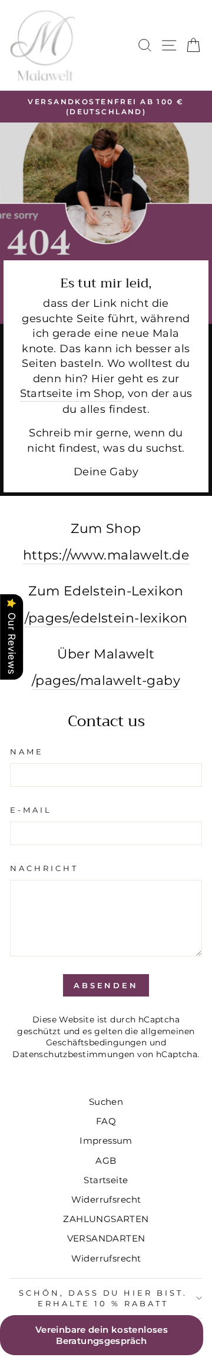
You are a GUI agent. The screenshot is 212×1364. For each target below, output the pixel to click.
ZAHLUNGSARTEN (105, 1218)
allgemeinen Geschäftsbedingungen (120, 1037)
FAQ (106, 1121)
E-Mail (31, 810)
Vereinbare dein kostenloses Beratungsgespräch (101, 1335)
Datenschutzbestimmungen (73, 1054)
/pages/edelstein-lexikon (106, 617)
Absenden (106, 985)
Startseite (106, 1180)
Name (27, 751)
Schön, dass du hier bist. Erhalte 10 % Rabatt (103, 1298)
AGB (105, 1160)
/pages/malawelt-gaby (106, 680)
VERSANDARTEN (106, 1238)
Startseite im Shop (71, 393)
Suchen (106, 1101)
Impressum (106, 1140)
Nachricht (44, 868)
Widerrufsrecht (106, 1199)
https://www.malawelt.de (106, 554)
